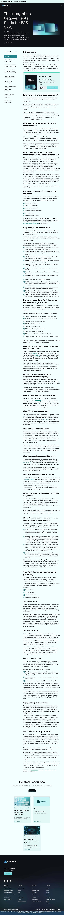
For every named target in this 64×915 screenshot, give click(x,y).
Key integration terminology (8, 82)
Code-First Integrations (8, 892)
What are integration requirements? (10, 60)
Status (58, 909)
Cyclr (19, 892)
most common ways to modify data (32, 505)
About (47, 888)
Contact (47, 890)
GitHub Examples (35, 890)
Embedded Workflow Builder (9, 894)
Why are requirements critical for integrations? (10, 65)
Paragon (19, 899)
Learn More (17, 821)
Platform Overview (7, 888)
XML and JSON (27, 462)
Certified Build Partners (50, 899)
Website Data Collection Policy (38, 912)
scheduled (37, 355)
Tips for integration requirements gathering (9, 96)
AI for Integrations (7, 897)
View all (32, 791)
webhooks (45, 419)
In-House (20, 894)
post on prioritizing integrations (31, 223)
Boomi (19, 890)
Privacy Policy (37, 909)
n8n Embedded (21, 897)
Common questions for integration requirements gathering (10, 89)
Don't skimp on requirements (8, 101)
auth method (38, 400)
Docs (33, 888)
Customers (48, 897)
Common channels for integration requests (10, 77)
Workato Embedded (22, 901)
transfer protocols (29, 479)
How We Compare (21, 888)
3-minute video (34, 770)
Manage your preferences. (31, 913)
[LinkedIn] (5, 881)
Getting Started (35, 899)
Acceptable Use (52, 909)
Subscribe (8, 874)
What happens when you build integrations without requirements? (10, 71)
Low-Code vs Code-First (36, 901)
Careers (47, 892)
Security (47, 901)
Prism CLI (34, 894)
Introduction (8, 56)
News (47, 894)
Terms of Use (45, 909)
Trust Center (48, 904)
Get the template (52, 87)
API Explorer (34, 892)
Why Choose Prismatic (8, 890)
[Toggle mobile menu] (61, 5)
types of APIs (26, 416)
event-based (35, 353)
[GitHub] (11, 881)
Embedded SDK (35, 897)
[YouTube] (7, 881)
